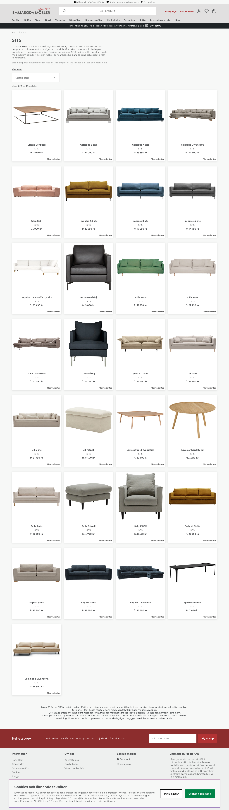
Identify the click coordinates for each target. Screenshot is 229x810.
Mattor (142, 20)
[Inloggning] (199, 11)
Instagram (125, 764)
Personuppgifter (21, 768)
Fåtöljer (16, 20)
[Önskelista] (206, 11)
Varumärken (187, 11)
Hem (14, 32)
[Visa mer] (17, 69)
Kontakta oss (71, 760)
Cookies (16, 772)
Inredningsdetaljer (161, 20)
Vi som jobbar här (74, 768)
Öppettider (149, 2)
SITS (23, 32)
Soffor (27, 20)
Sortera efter (22, 77)
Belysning (129, 20)
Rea (177, 20)
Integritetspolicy (83, 801)
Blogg (15, 776)
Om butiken (71, 764)
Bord (48, 20)
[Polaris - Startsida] (31, 11)
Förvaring (60, 20)
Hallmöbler (113, 20)
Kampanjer (171, 11)
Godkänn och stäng (199, 793)
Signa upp (208, 738)
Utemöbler (75, 20)
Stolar (38, 20)
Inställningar (171, 793)
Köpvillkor (17, 760)
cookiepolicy (110, 801)
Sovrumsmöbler (94, 20)
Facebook (125, 759)
